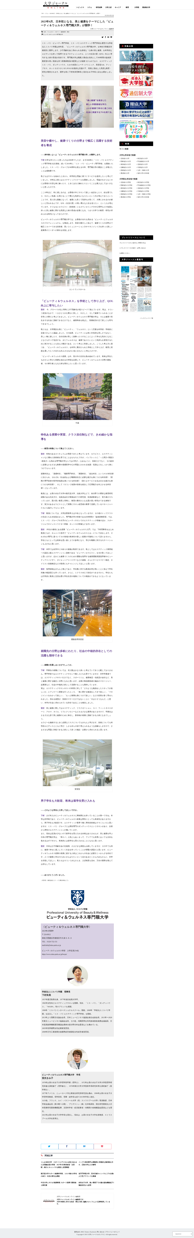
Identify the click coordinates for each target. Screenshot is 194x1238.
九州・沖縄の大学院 (144, 194)
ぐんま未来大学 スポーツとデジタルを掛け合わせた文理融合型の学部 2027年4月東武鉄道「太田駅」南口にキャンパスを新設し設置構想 (59, 1164)
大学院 (136, 7)
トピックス (80, 7)
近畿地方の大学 (126, 167)
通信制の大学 (125, 173)
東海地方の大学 (126, 164)
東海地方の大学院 (126, 188)
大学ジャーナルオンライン (97, 1234)
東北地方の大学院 (143, 182)
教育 (127, 7)
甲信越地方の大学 (143, 161)
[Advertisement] (77, 1136)
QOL (45, 32)
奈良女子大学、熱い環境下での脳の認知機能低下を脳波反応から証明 (97, 1184)
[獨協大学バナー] (136, 118)
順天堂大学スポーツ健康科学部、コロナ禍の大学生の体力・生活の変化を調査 (59, 1175)
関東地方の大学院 (126, 185)
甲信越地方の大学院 (144, 185)
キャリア (118, 7)
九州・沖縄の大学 (143, 170)
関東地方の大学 (126, 161)
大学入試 (108, 7)
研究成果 (99, 7)
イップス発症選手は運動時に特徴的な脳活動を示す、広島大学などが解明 (96, 1163)
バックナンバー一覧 (146, 318)
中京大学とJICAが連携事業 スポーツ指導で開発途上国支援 (58, 1184)
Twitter (87, 1232)
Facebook (93, 1232)
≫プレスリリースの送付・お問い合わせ (132, 248)
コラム (89, 7)
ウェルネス (50, 32)
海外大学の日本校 (143, 173)
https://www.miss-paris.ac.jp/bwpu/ (54, 954)
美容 (68, 32)
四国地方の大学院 (126, 194)
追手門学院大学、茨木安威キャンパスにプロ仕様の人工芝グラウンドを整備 (97, 1175)
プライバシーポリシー (112, 1232)
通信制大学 (146, 7)
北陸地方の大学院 (143, 188)
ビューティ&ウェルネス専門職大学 (53, 34)
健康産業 (63, 32)
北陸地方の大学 (142, 164)
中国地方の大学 (142, 167)
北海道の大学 (125, 158)
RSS (82, 1232)
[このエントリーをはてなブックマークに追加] (108, 37)
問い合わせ (100, 1232)
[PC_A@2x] (136, 138)
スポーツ (57, 32)
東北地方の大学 (142, 158)
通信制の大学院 (126, 197)
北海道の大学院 (126, 182)
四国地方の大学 (126, 170)
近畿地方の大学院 (126, 191)
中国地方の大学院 (143, 191)
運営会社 (77, 1232)
